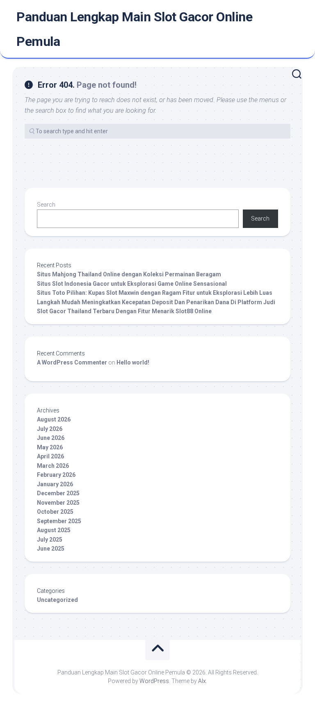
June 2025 (50, 548)
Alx (202, 681)
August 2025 (54, 530)
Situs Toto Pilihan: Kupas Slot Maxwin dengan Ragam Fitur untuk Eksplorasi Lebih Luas (154, 292)
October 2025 (55, 511)
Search (46, 204)
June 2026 (50, 438)
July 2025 (49, 539)
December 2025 (58, 493)
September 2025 (59, 521)
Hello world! (132, 362)
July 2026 (49, 429)
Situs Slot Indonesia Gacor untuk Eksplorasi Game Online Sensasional (132, 283)
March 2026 (53, 465)
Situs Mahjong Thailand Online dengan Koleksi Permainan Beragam (129, 274)
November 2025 (58, 502)
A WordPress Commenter (72, 362)
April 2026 (50, 456)
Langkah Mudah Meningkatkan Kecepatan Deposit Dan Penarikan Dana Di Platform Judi (156, 302)
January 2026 (55, 484)
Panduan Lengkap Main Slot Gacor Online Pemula (134, 29)
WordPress (154, 681)
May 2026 (50, 447)
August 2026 (54, 419)
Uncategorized (57, 600)
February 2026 (56, 474)
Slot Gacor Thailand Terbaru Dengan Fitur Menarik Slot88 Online (124, 311)
